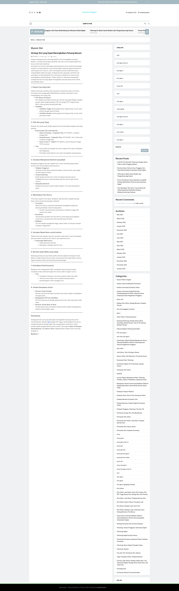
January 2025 (121, 257)
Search (118, 147)
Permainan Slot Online (124, 417)
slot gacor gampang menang (126, 484)
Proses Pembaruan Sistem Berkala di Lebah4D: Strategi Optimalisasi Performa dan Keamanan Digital (132, 182)
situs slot (120, 86)
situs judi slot (121, 450)
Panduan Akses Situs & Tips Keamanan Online (131, 395)
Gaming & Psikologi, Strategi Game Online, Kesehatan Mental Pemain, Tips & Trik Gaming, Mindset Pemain (131, 323)
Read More (34, 334)
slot (48, 322)
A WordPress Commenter (125, 203)
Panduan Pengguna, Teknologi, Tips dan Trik (130, 409)
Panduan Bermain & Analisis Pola (127, 399)
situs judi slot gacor (123, 454)
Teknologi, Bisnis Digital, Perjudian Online (130, 545)
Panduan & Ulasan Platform (125, 391)
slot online (120, 132)
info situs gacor (122, 333)
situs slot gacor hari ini (124, 469)
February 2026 (121, 222)
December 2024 (122, 261)
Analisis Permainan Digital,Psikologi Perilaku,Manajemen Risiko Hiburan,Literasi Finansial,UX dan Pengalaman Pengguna (130, 293)
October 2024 (121, 269)
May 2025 (120, 242)
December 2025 (122, 230)
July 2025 (120, 234)
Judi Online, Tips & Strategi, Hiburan (128, 352)
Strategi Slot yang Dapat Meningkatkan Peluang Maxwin (56, 53)
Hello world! (139, 203)
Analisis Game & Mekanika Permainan (129, 284)
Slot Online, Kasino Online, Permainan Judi (130, 502)
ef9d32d (35, 56)
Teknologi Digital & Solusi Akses (127, 535)
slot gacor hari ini (122, 63)
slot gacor (120, 70)
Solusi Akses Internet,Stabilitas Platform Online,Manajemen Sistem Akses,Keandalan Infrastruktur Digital (130, 518)
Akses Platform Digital (124, 280)
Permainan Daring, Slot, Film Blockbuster (129, 413)
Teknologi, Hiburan (123, 549)
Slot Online (120, 488)
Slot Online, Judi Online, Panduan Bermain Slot (131, 498)
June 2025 (120, 238)
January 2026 (121, 226)
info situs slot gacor (123, 336)
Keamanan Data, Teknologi (125, 360)
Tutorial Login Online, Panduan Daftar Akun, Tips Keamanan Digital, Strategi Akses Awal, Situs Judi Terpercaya (132, 563)
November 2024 (122, 265)
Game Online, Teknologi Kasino (126, 317)
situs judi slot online (123, 457)
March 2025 (120, 249)
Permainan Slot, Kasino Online (126, 426)
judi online (120, 348)
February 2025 (121, 253)
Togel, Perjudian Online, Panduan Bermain (130, 557)
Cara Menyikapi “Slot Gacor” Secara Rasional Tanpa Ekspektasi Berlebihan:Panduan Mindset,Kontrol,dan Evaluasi (131, 190)
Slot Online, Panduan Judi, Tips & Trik (128, 506)
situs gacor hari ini (122, 442)
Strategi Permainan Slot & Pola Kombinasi (130, 524)
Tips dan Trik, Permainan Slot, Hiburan (129, 553)
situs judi (120, 446)
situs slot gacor (122, 465)
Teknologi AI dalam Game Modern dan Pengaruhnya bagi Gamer (117, 2)
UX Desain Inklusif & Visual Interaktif (128, 572)
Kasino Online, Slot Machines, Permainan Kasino (132, 356)
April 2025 (120, 245)
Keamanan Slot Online (124, 370)
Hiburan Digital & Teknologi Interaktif (128, 329)
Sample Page (87, 24)
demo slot (120, 299)
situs (118, 434)
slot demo (120, 477)
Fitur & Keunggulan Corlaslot (126, 309)
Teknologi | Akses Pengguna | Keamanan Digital (132, 528)
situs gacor (120, 438)
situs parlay (120, 109)
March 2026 (120, 218)
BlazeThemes (102, 587)
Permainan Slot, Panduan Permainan (128, 430)
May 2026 (120, 215)
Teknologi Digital (122, 531)
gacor (118, 313)
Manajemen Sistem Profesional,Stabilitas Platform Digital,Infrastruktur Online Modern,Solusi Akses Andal (132, 386)
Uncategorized (121, 569)
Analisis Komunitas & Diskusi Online (128, 287)
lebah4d (119, 374)
